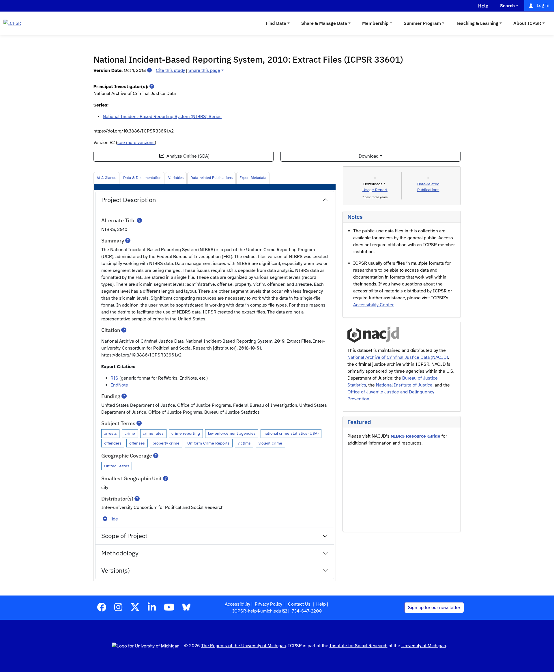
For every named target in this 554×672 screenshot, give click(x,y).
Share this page (204, 70)
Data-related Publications (211, 178)
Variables (176, 178)
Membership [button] (375, 23)
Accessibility (237, 604)
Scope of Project (124, 535)
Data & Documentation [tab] (142, 178)
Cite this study (170, 70)
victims (244, 443)
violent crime (270, 443)
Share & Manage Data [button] (324, 23)
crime (130, 433)
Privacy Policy (268, 604)
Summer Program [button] (422, 23)
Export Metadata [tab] (252, 178)
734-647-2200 (307, 611)
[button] (149, 70)
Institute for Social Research (359, 646)
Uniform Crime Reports (208, 443)
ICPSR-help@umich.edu (256, 611)
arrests (110, 433)
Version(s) (115, 570)
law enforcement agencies (232, 433)
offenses (137, 443)
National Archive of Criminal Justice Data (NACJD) (397, 357)
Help (321, 604)
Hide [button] (113, 519)
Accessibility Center (373, 305)
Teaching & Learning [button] (477, 23)
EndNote (119, 385)
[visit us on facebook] (101, 609)
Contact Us (299, 604)
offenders (112, 443)
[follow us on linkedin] (151, 609)
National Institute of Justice (404, 385)
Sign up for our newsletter (434, 608)
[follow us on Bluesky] (186, 609)
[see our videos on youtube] (169, 609)
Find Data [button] (276, 23)
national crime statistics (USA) (291, 433)
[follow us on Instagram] (118, 609)
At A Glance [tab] (106, 178)
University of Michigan (423, 646)
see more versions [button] (136, 142)
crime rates (153, 433)
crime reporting (185, 433)
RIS (114, 378)
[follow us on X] (135, 609)
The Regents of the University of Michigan (243, 646)
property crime (166, 443)
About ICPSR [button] (527, 23)
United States (116, 465)
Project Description (128, 199)
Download (369, 156)
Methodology (119, 553)
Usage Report (375, 189)
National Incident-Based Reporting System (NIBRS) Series (162, 117)
